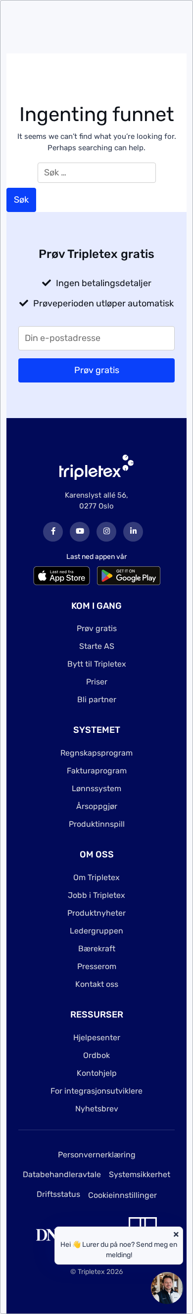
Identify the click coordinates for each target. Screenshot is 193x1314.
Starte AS (96, 646)
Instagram (106, 532)
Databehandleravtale (62, 1174)
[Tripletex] (96, 466)
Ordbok (96, 1055)
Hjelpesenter (96, 1037)
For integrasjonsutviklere (96, 1091)
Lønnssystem (96, 788)
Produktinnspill (97, 824)
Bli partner (96, 699)
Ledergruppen (96, 930)
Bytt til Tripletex (96, 664)
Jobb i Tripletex (96, 895)
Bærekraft (96, 948)
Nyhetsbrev (96, 1108)
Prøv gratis (97, 628)
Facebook (53, 532)
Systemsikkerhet (139, 1174)
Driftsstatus (58, 1194)
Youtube (80, 532)
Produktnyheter (96, 913)
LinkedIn (133, 532)
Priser (96, 681)
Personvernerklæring (97, 1154)
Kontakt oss (96, 984)
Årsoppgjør (96, 806)
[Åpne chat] (167, 1288)
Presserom (96, 966)
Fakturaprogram (97, 770)
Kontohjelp (97, 1073)
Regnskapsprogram (96, 753)
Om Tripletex (96, 877)
